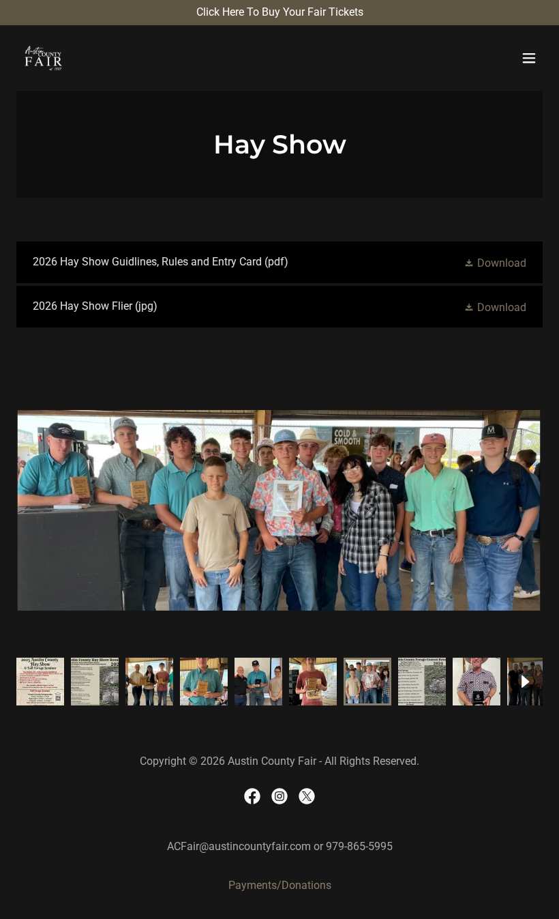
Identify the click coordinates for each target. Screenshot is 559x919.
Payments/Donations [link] (279, 885)
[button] (529, 58)
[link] (43, 58)
